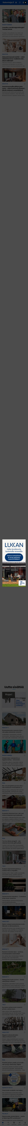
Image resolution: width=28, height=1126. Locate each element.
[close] (25, 2)
